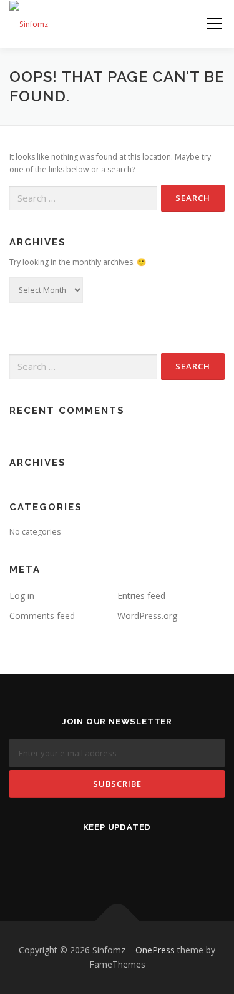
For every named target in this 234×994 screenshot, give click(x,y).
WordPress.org (147, 616)
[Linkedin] (117, 861)
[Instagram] (147, 861)
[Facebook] (86, 861)
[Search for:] (83, 199)
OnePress (155, 950)
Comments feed (42, 616)
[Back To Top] (117, 920)
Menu (213, 23)
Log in (21, 596)
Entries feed (141, 596)
